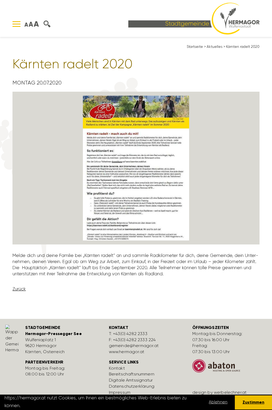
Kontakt (117, 368)
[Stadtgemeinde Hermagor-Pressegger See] (194, 18)
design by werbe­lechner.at (219, 392)
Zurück (19, 288)
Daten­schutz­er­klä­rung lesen (51, 405)
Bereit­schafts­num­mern (131, 374)
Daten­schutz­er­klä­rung (131, 386)
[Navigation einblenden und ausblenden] (16, 24)
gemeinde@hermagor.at (134, 345)
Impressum (119, 392)
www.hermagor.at (126, 351)
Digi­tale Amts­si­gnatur (131, 380)
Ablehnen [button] (218, 402)
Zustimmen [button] (253, 402)
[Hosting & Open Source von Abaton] (230, 368)
